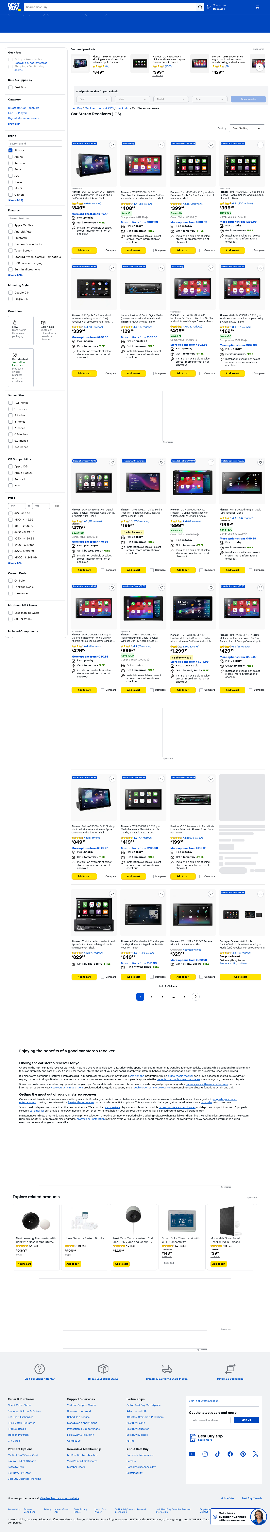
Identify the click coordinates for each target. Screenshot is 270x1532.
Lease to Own (16, 1466)
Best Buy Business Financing (24, 1478)
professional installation (91, 1118)
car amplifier (37, 1110)
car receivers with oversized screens (207, 1084)
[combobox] (94, 99)
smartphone (136, 1075)
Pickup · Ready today (28, 59)
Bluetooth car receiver (81, 1102)
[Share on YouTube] (192, 1454)
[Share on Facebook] (230, 1454)
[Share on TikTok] (217, 1454)
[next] (254, 1237)
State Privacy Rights (80, 1510)
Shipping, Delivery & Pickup (24, 1411)
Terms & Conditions (29, 1510)
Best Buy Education (138, 1428)
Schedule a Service (78, 1416)
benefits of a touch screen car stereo (178, 1079)
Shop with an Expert (79, 1411)
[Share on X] (256, 1454)
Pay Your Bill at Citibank (22, 1461)
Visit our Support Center (81, 1405)
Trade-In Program (18, 1434)
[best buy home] (14, 7)
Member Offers (76, 1466)
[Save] (112, 145)
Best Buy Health (136, 1422)
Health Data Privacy (100, 1510)
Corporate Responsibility (141, 1466)
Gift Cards (14, 1440)
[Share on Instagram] (205, 1454)
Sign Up (246, 1419)
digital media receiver (180, 1075)
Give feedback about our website (59, 1498)
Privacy (47, 1509)
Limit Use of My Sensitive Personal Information (173, 1510)
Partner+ (132, 1440)
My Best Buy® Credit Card (23, 1455)
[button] (146, 217)
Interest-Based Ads (62, 1510)
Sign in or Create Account (204, 1400)
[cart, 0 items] (257, 7)
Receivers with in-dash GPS (67, 1087)
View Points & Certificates (82, 1461)
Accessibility (14, 1509)
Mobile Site (227, 1498)
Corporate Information (140, 1455)
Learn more (205, 1439)
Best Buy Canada (252, 1498)
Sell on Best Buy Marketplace (143, 1405)
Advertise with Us (137, 1411)
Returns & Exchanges (20, 1416)
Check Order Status (19, 1405)
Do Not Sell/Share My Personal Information (130, 1510)
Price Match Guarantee (21, 1422)
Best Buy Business (137, 1434)
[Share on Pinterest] (243, 1454)
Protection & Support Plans (83, 1428)
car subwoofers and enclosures (177, 1107)
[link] (27, 1246)
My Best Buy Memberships (82, 1455)
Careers (131, 1461)
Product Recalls (17, 1428)
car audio (206, 1102)
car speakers (112, 1107)
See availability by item (233, 963)
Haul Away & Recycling (80, 1434)
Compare (111, 250)
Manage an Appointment (82, 1422)
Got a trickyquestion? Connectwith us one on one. (232, 1516)
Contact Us (73, 1440)
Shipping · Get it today (29, 66)
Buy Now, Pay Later (19, 1472)
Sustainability (135, 1472)
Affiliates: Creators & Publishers (145, 1416)
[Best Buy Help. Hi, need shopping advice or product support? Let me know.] (258, 1516)
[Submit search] (200, 7)
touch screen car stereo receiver (152, 1087)
